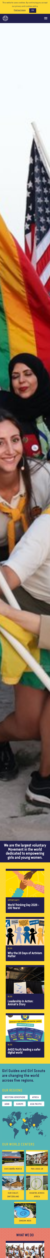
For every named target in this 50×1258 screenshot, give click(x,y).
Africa (35, 1097)
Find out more (20, 10)
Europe (19, 1104)
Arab (7, 1104)
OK (32, 10)
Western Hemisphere (15, 1097)
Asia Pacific (36, 1104)
